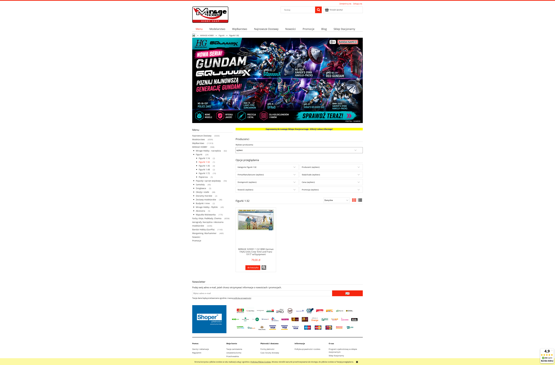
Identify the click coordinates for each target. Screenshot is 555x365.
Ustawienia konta (233, 352)
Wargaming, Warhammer (204, 233)
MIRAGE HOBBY (199, 147)
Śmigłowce (201, 188)
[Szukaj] (318, 10)
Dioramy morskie (204, 195)
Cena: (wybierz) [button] (308, 182)
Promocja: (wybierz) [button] (310, 189)
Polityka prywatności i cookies (307, 349)
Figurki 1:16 (204, 158)
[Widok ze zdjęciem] (354, 200)
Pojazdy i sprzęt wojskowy (208, 180)
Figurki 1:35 (204, 165)
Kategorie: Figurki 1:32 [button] (247, 167)
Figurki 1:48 (204, 169)
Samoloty (200, 184)
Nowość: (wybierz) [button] (245, 189)
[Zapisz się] (347, 293)
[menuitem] (199, 29)
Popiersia (203, 177)
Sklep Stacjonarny (336, 355)
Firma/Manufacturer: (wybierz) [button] (251, 174)
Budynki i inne (203, 203)
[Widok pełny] (360, 200)
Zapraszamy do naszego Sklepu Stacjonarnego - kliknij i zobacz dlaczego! (299, 129)
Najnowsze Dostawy (201, 135)
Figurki (199, 154)
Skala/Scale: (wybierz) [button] (311, 174)
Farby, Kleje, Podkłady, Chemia (206, 218)
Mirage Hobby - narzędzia (208, 150)
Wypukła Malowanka (206, 214)
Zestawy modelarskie (206, 199)
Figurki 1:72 (204, 173)
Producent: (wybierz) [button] (311, 167)
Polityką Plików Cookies (261, 362)
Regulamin (196, 352)
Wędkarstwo (198, 143)
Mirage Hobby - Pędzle (207, 207)
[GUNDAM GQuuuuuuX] (277, 80)
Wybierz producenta (244, 145)
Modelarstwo (198, 139)
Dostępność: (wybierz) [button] (247, 182)
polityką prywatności (242, 298)
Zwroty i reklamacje (200, 349)
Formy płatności (267, 349)
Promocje (196, 240)
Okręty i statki (202, 192)
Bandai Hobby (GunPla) (203, 229)
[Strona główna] (210, 14)
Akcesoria (200, 210)
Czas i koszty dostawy (269, 352)
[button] (263, 267)
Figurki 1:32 (204, 162)
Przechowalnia (232, 356)
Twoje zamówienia (234, 349)
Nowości (196, 237)
